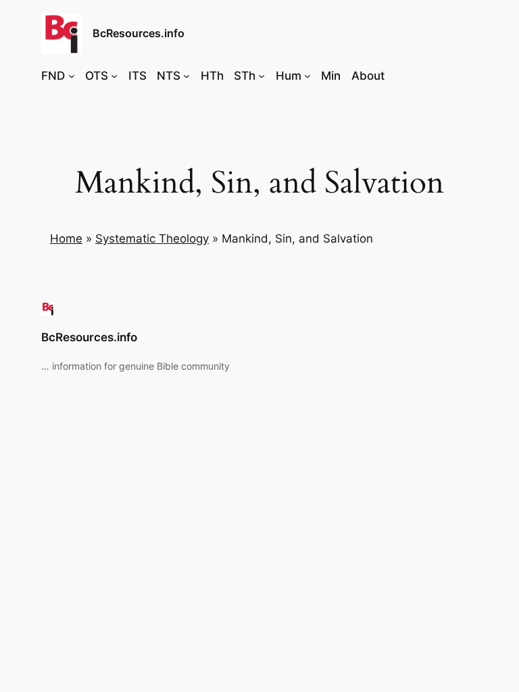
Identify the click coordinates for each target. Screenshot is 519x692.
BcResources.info (138, 33)
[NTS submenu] (186, 75)
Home (66, 238)
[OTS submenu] (114, 75)
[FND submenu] (71, 75)
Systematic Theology (152, 238)
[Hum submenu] (307, 75)
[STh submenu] (261, 75)
